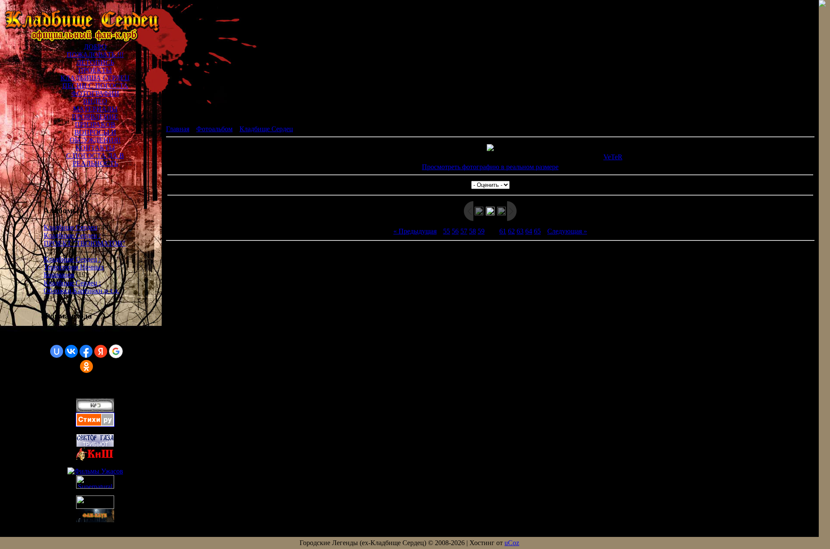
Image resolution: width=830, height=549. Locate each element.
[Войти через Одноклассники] (86, 366)
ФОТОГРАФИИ (95, 93)
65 (537, 231)
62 (511, 231)
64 (528, 231)
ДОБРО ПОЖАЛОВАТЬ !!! (95, 50)
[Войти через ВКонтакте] (71, 351)
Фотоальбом (214, 129)
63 (520, 231)
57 (463, 231)
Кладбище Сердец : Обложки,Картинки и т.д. (81, 286)
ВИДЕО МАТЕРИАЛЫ (95, 105)
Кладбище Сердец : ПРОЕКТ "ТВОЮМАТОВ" (84, 239)
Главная (177, 129)
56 (455, 231)
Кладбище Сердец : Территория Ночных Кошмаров (74, 267)
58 (472, 231)
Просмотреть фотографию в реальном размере (490, 166)
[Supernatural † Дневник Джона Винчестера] (95, 486)
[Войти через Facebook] (86, 351)
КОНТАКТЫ (95, 147)
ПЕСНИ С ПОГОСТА (95, 85)
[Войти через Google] (116, 351)
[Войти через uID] (56, 351)
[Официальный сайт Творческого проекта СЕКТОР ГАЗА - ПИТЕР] (95, 506)
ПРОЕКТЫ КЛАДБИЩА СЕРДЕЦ (95, 74)
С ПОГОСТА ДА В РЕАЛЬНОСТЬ (95, 159)
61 (502, 231)
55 (446, 231)
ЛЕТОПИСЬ (95, 62)
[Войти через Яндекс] (100, 351)
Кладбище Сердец (70, 227)
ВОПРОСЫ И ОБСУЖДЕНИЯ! (95, 136)
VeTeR (612, 157)
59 (481, 231)
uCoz (511, 542)
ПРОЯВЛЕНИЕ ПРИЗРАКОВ (95, 120)
